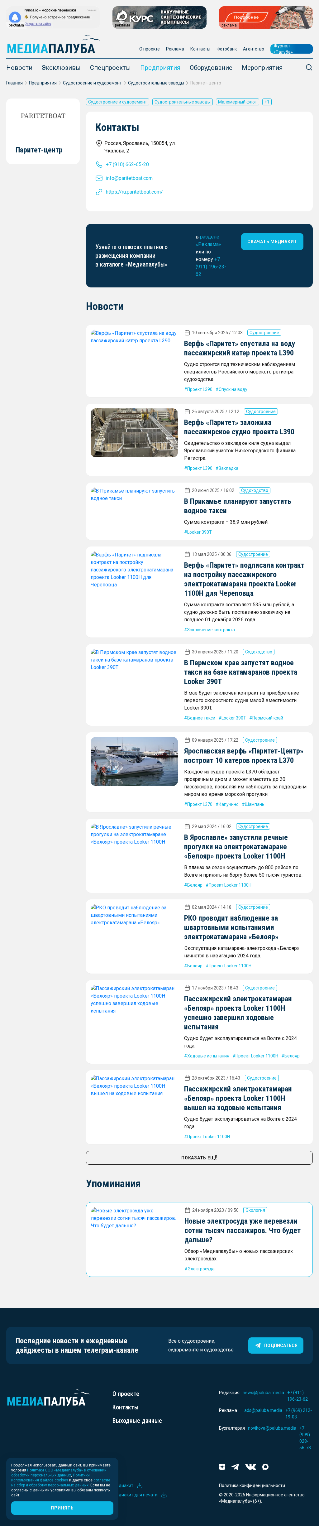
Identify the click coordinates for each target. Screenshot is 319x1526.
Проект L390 (199, 389)
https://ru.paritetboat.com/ (134, 192)
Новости (19, 67)
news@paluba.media (263, 1392)
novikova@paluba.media (272, 1428)
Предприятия (160, 67)
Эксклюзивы (61, 67)
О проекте (149, 48)
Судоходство (254, 490)
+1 (266, 101)
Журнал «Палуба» (283, 49)
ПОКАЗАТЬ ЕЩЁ (199, 1157)
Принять (62, 1507)
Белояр (194, 885)
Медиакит (122, 1485)
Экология (255, 1210)
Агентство (253, 48)
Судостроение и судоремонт (92, 82)
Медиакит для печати (135, 1494)
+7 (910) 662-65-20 (127, 164)
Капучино (229, 804)
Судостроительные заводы (156, 82)
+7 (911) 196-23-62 (211, 266)
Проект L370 (199, 804)
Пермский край (267, 717)
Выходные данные (137, 1420)
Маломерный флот (237, 101)
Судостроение (264, 332)
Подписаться (281, 1345)
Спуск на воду (233, 389)
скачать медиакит (272, 241)
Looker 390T (199, 532)
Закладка (228, 468)
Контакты (200, 48)
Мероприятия (262, 67)
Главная (14, 82)
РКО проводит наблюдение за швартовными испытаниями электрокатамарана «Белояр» (231, 927)
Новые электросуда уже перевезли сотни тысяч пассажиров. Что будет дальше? (242, 1230)
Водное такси (201, 717)
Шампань (254, 804)
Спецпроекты (110, 67)
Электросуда (201, 1268)
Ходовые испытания (208, 1055)
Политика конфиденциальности (252, 1485)
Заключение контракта (211, 629)
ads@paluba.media (263, 1410)
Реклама (175, 48)
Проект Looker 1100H (230, 885)
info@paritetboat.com (129, 178)
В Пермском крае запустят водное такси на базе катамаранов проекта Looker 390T (240, 672)
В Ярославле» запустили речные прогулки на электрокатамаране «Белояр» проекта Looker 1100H (236, 846)
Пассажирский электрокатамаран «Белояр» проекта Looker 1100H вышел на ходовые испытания (238, 1098)
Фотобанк (227, 48)
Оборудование (211, 67)
